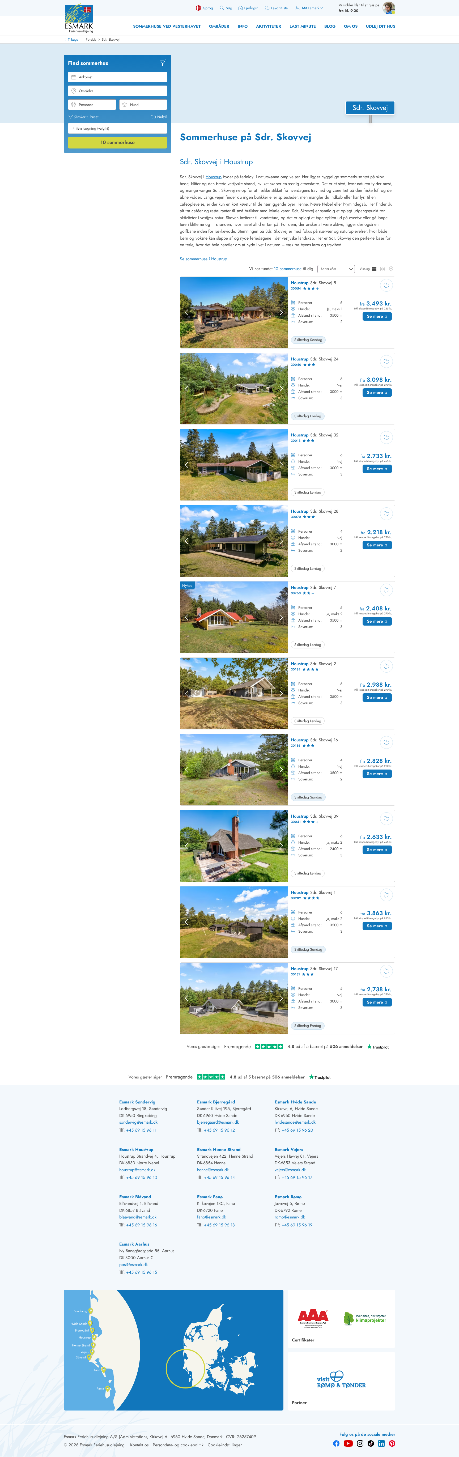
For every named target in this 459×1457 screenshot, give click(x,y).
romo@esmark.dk (290, 1217)
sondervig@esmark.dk (138, 1122)
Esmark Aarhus (134, 1244)
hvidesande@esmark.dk (295, 1122)
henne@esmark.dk (213, 1170)
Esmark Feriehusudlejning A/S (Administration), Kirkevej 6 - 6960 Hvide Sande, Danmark (143, 1437)
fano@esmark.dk (211, 1217)
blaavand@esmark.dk (137, 1217)
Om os (351, 26)
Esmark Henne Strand (219, 1149)
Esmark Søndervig (137, 1102)
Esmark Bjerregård (216, 1102)
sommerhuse (117, 142)
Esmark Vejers (289, 1149)
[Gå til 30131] (287, 998)
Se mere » (379, 317)
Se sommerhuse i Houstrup (203, 259)
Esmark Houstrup (136, 1149)
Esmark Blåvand (135, 1197)
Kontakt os (139, 1445)
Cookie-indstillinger (225, 1445)
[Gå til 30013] (287, 464)
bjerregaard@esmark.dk (218, 1122)
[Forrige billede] (186, 312)
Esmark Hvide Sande (295, 1102)
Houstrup (214, 177)
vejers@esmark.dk (290, 1170)
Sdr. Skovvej (111, 39)
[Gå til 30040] (287, 388)
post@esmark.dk (133, 1264)
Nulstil (162, 117)
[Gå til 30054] (287, 312)
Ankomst (85, 77)
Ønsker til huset (86, 117)
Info (243, 26)
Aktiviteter (268, 26)
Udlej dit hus (380, 26)
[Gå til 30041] (287, 846)
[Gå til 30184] (287, 693)
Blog (329, 26)
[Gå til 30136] (287, 769)
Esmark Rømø (288, 1197)
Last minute (303, 26)
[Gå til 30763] (287, 617)
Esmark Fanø (210, 1197)
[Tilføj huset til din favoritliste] (386, 285)
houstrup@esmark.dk (137, 1170)
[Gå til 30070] (287, 541)
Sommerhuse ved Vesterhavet (167, 26)
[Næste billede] (281, 312)
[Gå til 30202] (287, 922)
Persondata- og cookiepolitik (178, 1445)
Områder (219, 26)
